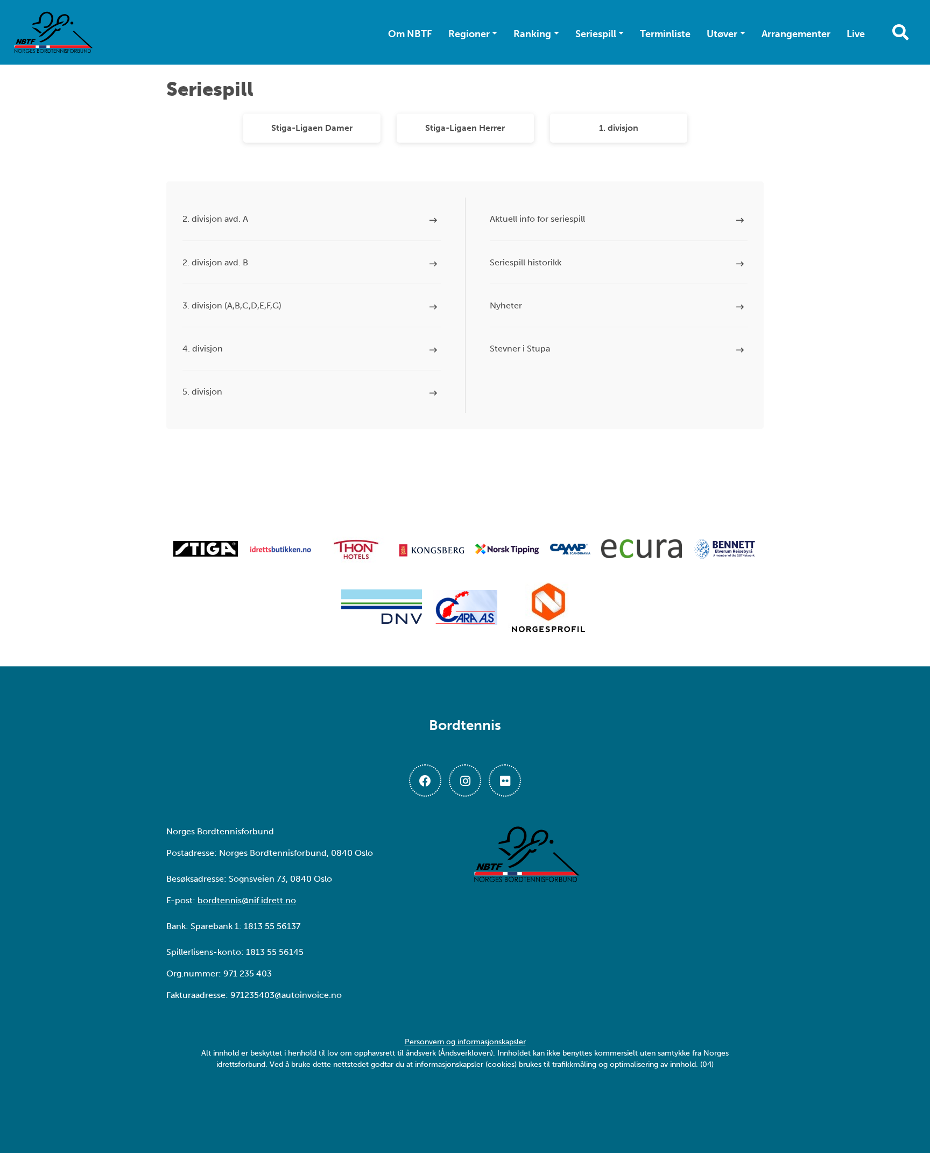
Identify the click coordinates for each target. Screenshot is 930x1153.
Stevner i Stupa (520, 348)
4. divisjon (202, 348)
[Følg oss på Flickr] (505, 780)
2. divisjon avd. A (215, 219)
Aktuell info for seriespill (537, 219)
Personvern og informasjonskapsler (465, 1041)
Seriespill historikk (525, 262)
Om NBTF (410, 34)
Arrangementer (796, 34)
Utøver (722, 34)
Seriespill (595, 34)
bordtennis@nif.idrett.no (247, 900)
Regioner (469, 34)
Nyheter (506, 305)
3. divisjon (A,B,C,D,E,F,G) (231, 305)
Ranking (532, 34)
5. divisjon (202, 391)
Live (856, 34)
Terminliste (665, 34)
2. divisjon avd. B (215, 262)
